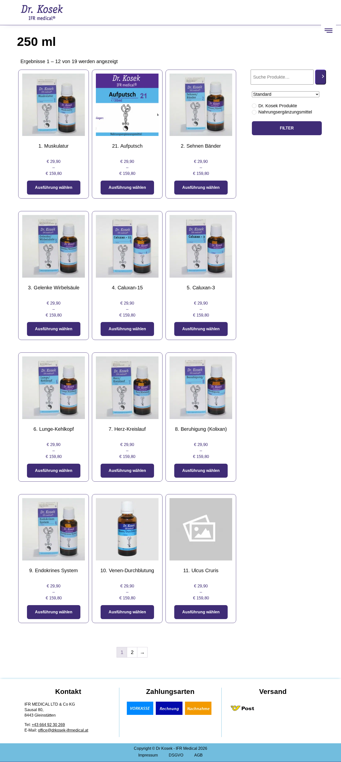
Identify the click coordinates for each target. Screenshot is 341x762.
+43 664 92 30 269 (48, 725)
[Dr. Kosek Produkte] (254, 106)
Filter (287, 128)
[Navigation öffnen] (328, 30)
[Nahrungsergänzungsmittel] (254, 112)
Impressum (148, 755)
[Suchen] (320, 77)
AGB (198, 755)
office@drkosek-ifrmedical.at (63, 730)
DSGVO (176, 755)
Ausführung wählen (53, 187)
